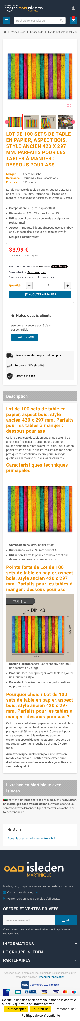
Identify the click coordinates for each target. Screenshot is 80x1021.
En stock (11, 182)
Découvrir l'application (51, 976)
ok (67, 920)
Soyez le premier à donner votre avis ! (31, 838)
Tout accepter (16, 1009)
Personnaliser (65, 1009)
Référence (13, 178)
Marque (11, 174)
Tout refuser (40, 1009)
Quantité (15, 285)
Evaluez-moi (25, 337)
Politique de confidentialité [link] (41, 1016)
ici (36, 892)
